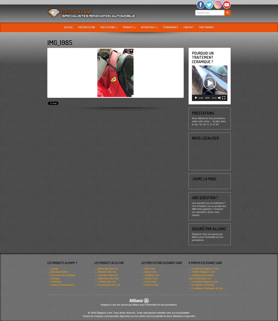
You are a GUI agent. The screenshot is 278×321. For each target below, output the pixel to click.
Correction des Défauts (62, 275)
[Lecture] (196, 97)
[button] (209, 83)
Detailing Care (151, 275)
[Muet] (219, 97)
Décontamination (59, 271)
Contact (188, 27)
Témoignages (170, 27)
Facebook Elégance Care (205, 268)
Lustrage (55, 278)
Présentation (86, 27)
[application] (209, 83)
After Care (149, 268)
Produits (128, 27)
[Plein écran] (223, 97)
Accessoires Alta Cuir (108, 284)
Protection (55, 281)
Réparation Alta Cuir (108, 278)
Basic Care (150, 271)
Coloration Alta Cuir (107, 275)
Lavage (54, 268)
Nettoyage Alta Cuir (107, 268)
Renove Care (151, 284)
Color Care (150, 281)
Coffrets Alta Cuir (106, 281)
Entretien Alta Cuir (106, 271)
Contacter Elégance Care (205, 281)
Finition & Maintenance (62, 284)
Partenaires (206, 27)
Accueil (68, 27)
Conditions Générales (203, 284)
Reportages (148, 27)
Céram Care (151, 278)
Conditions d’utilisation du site (207, 288)
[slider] (207, 98)
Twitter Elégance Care (203, 271)
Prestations (108, 27)
